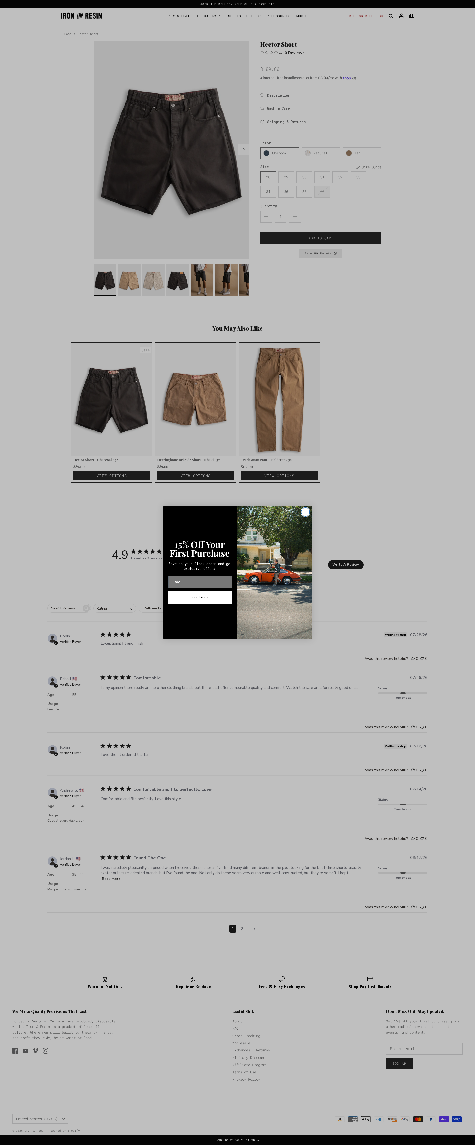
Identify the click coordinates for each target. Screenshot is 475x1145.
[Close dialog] (305, 512)
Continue (200, 597)
